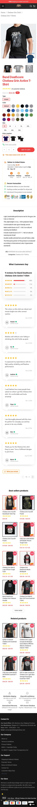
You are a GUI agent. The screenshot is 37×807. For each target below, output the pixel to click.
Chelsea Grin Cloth (14, 12)
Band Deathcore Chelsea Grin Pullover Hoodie (9, 598)
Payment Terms (6, 762)
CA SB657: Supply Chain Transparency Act (14, 750)
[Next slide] (33, 41)
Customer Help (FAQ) (8, 771)
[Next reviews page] (33, 477)
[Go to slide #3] (29, 68)
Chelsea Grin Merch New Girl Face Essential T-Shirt (27, 598)
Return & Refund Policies (9, 765)
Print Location (7, 133)
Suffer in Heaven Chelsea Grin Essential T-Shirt (9, 641)
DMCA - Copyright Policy (9, 747)
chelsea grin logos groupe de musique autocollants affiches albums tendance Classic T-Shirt (26, 644)
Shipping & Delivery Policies (10, 759)
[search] (31, 6)
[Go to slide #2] (18, 68)
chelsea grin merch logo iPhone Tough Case (8, 569)
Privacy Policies (6, 744)
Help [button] (33, 804)
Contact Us (5, 768)
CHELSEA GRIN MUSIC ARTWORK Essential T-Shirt (9, 674)
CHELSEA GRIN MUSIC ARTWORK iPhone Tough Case (27, 540)
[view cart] (34, 6)
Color (4, 102)
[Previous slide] (4, 41)
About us (4, 739)
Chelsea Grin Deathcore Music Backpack (25, 569)
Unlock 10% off (4, 798)
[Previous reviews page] (23, 477)
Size (3, 123)
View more (19, 610)
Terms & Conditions (7, 741)
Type (4, 96)
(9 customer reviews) (18, 89)
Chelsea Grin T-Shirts (8, 16)
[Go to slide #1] (8, 68)
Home (3, 12)
